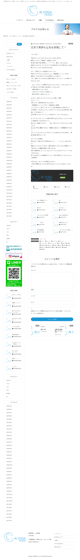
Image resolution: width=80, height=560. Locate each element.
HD (60, 200)
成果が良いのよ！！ (64, 222)
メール (33, 296)
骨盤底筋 (65, 247)
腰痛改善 (49, 247)
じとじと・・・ (16, 366)
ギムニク (49, 241)
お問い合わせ (9, 56)
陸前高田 (59, 247)
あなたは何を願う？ (64, 215)
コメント (33, 270)
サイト (33, 302)
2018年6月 (9, 173)
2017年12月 (9, 190)
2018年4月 (9, 176)
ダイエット (62, 241)
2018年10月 (9, 160)
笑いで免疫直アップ (42, 200)
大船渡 (68, 243)
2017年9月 (9, 199)
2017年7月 (9, 206)
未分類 (8, 238)
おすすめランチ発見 (11, 89)
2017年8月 (9, 203)
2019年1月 (9, 157)
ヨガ (45, 238)
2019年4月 (9, 147)
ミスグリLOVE (10, 92)
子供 (7, 235)
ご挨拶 (8, 60)
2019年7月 (9, 137)
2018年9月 (9, 163)
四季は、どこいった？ (11, 82)
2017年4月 (9, 216)
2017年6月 (9, 209)
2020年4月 (9, 127)
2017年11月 (9, 193)
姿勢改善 (43, 245)
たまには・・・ (63, 207)
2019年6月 (9, 140)
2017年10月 (9, 196)
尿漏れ (55, 245)
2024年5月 (9, 114)
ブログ (70, 43)
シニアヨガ (55, 241)
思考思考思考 (15, 334)
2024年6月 (9, 111)
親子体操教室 (40, 230)
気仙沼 (68, 245)
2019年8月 (9, 134)
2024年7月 (9, 108)
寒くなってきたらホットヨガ (13, 85)
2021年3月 (9, 118)
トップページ (9, 66)
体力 (64, 243)
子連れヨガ (49, 245)
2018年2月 (9, 183)
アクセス (8, 63)
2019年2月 (9, 154)
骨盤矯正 (43, 249)
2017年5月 (9, 212)
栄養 (64, 245)
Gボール (43, 241)
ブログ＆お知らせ (10, 69)
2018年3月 (9, 180)
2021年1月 (9, 124)
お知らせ (8, 225)
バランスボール (44, 243)
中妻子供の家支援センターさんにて (58, 331)
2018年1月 (9, 186)
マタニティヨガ (53, 243)
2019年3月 (9, 150)
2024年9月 (9, 101)
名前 (32, 289)
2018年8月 (9, 167)
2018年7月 (9, 170)
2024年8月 (9, 104)
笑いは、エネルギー (11, 79)
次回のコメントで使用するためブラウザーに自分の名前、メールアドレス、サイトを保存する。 (51, 312)
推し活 (38, 207)
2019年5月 (9, 144)
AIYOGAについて (10, 53)
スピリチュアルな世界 (42, 215)
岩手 (60, 245)
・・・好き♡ (40, 222)
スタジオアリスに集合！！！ (66, 230)
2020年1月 (9, 131)
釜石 (54, 247)
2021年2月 (9, 121)
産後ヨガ (43, 247)
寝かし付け (43, 329)
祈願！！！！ (15, 358)
